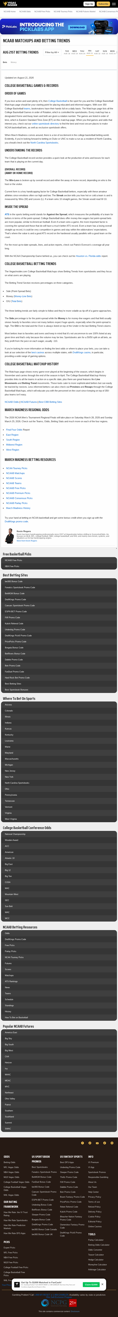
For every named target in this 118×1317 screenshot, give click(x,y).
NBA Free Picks (12, 566)
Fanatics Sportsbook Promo (44, 1172)
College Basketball (57, 101)
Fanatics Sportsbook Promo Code (20, 587)
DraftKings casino (81, 352)
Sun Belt (9, 906)
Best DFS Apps (67, 1162)
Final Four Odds (14, 429)
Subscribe (103, 4)
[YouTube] (98, 1143)
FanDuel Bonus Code (41, 1182)
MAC (7, 888)
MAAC (8, 1074)
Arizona (8, 705)
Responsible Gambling (98, 1177)
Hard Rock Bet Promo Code (17, 678)
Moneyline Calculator (97, 1264)
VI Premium (93, 1162)
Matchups (9, 975)
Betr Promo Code (12, 666)
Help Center (93, 1192)
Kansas (8, 729)
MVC (7, 1086)
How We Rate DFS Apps (15, 1233)
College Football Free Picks (16, 1267)
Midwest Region (14, 444)
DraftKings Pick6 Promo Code (18, 635)
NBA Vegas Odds (11, 1172)
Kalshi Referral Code (14, 623)
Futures (8, 963)
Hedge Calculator (95, 1260)
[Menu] (114, 4)
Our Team (92, 1187)
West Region (12, 449)
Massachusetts (12, 759)
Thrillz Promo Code (68, 1177)
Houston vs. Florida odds (88, 256)
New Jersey (10, 771)
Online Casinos (95, 1226)
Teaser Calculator (96, 1255)
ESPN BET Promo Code (16, 611)
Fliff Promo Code (12, 617)
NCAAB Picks (42, 11)
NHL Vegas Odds (11, 1195)
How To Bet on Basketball (16, 1017)
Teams (8, 993)
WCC (7, 918)
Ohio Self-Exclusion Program (59, 1297)
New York (9, 777)
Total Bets (17, 301)
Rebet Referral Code (69, 1207)
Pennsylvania (11, 795)
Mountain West (11, 894)
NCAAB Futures (29, 402)
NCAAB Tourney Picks (63, 11)
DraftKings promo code (16, 521)
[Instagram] (112, 1143)
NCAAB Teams (14, 483)
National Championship (15, 834)
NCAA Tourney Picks (16, 468)
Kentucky (9, 735)
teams (27, 108)
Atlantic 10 (9, 858)
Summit (8, 1123)
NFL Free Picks (11, 1252)
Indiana (8, 723)
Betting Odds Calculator (98, 1245)
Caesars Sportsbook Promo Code (20, 605)
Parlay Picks (10, 951)
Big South (9, 1044)
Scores (8, 969)
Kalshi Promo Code (68, 1212)
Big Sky (8, 1038)
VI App (91, 1167)
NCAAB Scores (14, 478)
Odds (7, 933)
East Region (12, 434)
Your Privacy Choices (11, 1285)
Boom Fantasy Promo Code (72, 1197)
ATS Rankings (11, 981)
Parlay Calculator (95, 1240)
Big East (9, 864)
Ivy (6, 1068)
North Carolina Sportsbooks (44, 142)
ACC (7, 846)
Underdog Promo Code (15, 629)
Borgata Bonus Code (14, 647)
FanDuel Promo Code (14, 672)
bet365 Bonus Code (13, 581)
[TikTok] (105, 1143)
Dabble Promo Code (14, 659)
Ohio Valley (10, 1099)
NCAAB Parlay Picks (17, 503)
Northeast (9, 1092)
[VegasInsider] (4, 1145)
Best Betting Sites (13, 684)
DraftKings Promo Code (15, 599)
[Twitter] (90, 1143)
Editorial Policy (95, 1221)
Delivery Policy (95, 1212)
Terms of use (94, 1202)
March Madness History (18, 508)
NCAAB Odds (25, 11)
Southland (9, 1117)
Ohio (7, 789)
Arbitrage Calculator (97, 1269)
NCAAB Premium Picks (18, 493)
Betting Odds (9, 1162)
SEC (7, 900)
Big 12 (8, 870)
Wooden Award (11, 840)
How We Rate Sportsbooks (16, 1220)
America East (11, 1032)
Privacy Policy (94, 1197)
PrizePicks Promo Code (15, 641)
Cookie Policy (94, 1217)
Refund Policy (94, 1207)
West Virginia (11, 819)
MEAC (8, 1080)
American (9, 852)
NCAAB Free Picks (16, 488)
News (7, 987)
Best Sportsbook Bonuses (16, 690)
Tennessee (10, 801)
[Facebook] (83, 1143)
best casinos (37, 352)
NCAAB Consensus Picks (19, 498)
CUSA (7, 882)
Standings (9, 1005)
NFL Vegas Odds (11, 1167)
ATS (7, 214)
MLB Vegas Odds (11, 1177)
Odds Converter (95, 1250)
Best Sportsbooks (40, 1167)
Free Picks (10, 945)
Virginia (8, 813)
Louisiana (9, 741)
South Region (13, 439)
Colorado (9, 711)
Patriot (8, 1105)
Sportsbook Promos (97, 1172)
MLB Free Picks (11, 1262)
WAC (7, 912)
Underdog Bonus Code (42, 1205)
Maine (7, 747)
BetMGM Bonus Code (14, 593)
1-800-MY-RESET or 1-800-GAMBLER (51, 1295)
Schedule (9, 999)
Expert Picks (9, 1248)
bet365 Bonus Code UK (42, 1234)
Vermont (8, 807)
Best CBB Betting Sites (50, 402)
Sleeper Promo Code (41, 1214)
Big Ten (8, 876)
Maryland (9, 753)
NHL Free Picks (11, 1280)
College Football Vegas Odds (17, 1182)
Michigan (9, 765)
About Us (92, 1182)
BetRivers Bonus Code (15, 653)
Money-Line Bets (22, 296)
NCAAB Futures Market (85, 11)
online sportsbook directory (45, 123)
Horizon (8, 1062)
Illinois (8, 717)
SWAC (8, 1129)
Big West (9, 1050)
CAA (7, 1056)
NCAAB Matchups (15, 473)
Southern (9, 1111)
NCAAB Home (10, 11)
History (8, 1011)
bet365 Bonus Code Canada (44, 1229)
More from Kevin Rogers (27, 541)
